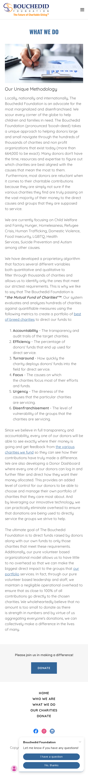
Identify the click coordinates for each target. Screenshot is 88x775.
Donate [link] (44, 716)
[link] (26, 10)
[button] (82, 10)
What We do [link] (44, 704)
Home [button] (44, 693)
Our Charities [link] (43, 710)
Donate (44, 668)
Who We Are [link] (44, 699)
